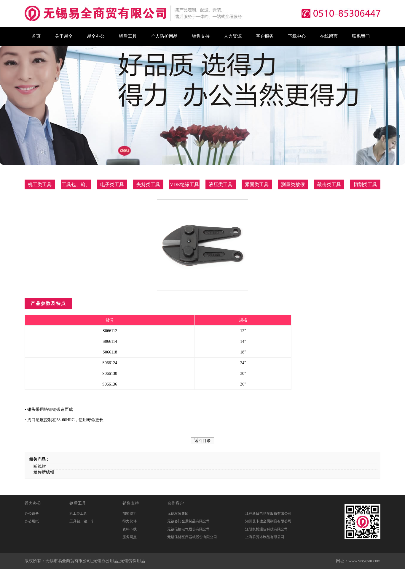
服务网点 (129, 537)
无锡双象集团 (178, 513)
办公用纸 (32, 521)
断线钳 (40, 466)
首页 (36, 36)
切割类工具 (365, 184)
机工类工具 (40, 184)
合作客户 (175, 503)
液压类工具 (220, 184)
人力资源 (233, 36)
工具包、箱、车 (81, 521)
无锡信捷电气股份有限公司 (188, 529)
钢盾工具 (128, 36)
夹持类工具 (148, 184)
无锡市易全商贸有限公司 (68, 561)
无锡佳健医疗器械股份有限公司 (192, 537)
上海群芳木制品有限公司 (264, 537)
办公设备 (32, 513)
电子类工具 (112, 184)
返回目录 (202, 440)
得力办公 (33, 503)
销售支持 (201, 36)
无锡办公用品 (105, 561)
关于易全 (64, 36)
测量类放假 (293, 184)
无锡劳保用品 (132, 561)
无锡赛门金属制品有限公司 (188, 521)
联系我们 (361, 36)
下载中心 (297, 36)
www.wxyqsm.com (364, 561)
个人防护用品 (164, 36)
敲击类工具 (329, 184)
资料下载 (129, 529)
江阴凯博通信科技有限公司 (266, 529)
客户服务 (265, 36)
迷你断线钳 (44, 472)
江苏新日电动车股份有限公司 (268, 513)
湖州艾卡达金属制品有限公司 (268, 521)
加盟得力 (129, 513)
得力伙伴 (129, 521)
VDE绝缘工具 (184, 184)
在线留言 (329, 36)
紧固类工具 (257, 184)
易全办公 (96, 36)
